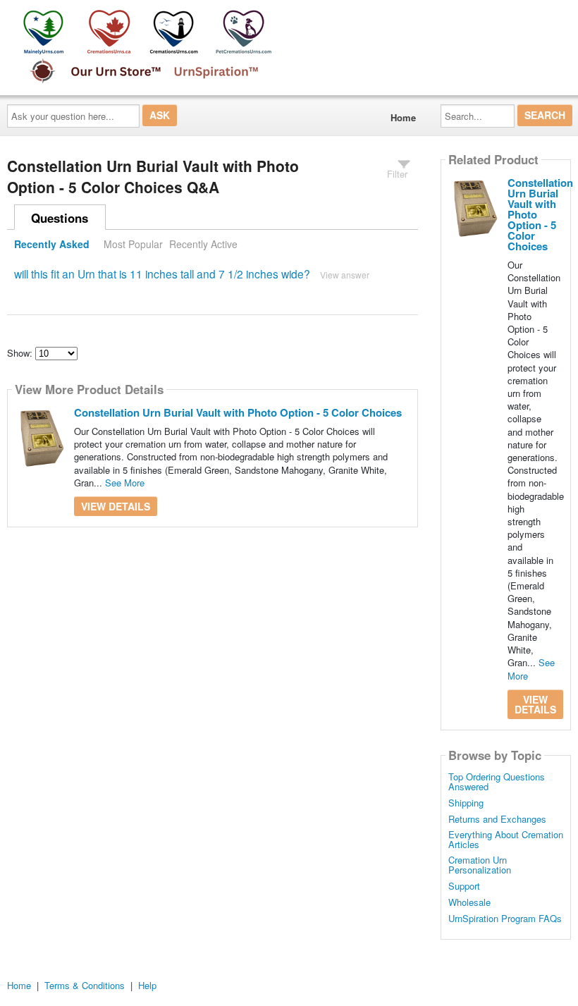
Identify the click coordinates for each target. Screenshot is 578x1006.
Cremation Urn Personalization (479, 865)
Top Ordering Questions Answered (496, 782)
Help (147, 985)
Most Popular (133, 244)
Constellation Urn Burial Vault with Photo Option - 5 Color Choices (238, 412)
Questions (59, 217)
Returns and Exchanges (497, 819)
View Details (115, 506)
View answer (344, 275)
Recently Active (203, 244)
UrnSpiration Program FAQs (505, 919)
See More (124, 482)
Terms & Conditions (84, 985)
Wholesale (469, 902)
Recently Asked (52, 244)
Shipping (466, 803)
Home (403, 117)
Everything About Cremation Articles (505, 839)
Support (464, 886)
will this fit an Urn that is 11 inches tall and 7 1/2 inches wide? (162, 273)
